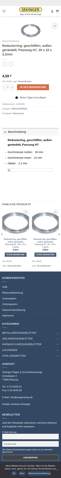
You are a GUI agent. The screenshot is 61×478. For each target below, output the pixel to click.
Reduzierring (18, 113)
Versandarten (9, 298)
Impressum (8, 315)
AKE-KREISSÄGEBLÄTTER (17, 338)
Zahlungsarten (9, 304)
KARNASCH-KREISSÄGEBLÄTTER (21, 344)
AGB (4, 287)
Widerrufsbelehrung (12, 293)
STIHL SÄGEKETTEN (14, 356)
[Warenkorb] (57, 11)
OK (14, 473)
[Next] (58, 240)
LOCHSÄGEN (9, 350)
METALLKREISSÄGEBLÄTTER (19, 333)
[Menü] (4, 11)
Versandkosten (25, 81)
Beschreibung (17, 131)
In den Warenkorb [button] (15, 255)
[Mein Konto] (52, 11)
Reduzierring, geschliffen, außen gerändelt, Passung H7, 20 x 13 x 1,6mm (16, 243)
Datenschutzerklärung (13, 310)
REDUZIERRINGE (10, 41)
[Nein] (57, 471)
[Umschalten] (5, 132)
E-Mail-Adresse (9, 432)
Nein (22, 473)
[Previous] (2, 240)
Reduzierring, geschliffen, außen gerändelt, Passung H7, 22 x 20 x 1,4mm (45, 243)
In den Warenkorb (33, 87)
